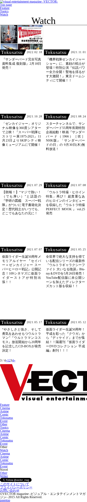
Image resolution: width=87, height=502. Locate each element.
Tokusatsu (6, 417)
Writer (4, 476)
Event (3, 421)
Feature (5, 8)
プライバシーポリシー (16, 487)
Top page (6, 4)
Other (3, 424)
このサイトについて (14, 484)
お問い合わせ (9, 490)
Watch (4, 14)
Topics (4, 11)
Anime (4, 411)
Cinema (5, 408)
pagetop (5, 500)
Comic (4, 414)
